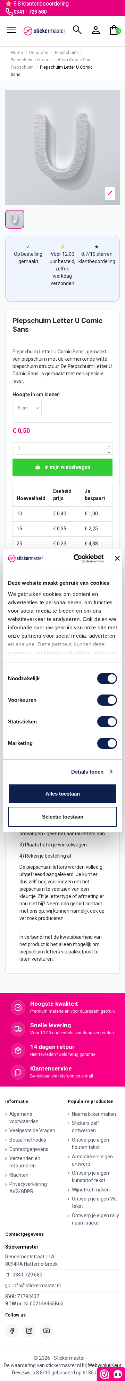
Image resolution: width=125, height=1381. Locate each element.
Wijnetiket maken (91, 1189)
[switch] (107, 700)
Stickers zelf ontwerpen (85, 1126)
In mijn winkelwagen (67, 467)
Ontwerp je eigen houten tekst (90, 1143)
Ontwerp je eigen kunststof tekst (90, 1176)
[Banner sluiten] (117, 558)
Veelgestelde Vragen (32, 1130)
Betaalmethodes (27, 1140)
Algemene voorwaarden (24, 1117)
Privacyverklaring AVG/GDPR (28, 1187)
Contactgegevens (28, 1149)
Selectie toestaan (62, 817)
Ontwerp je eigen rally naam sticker (95, 1219)
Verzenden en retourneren (24, 1162)
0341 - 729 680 (30, 12)
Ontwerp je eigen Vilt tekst (94, 1202)
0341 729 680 (27, 1275)
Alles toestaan (62, 794)
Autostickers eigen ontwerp (92, 1160)
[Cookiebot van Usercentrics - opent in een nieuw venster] (77, 558)
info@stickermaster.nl (36, 1285)
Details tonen (87, 772)
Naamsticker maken (94, 1114)
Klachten (18, 1175)
